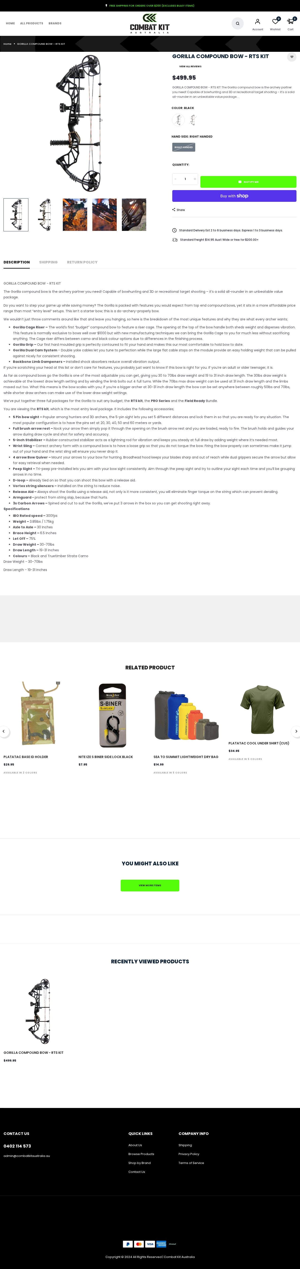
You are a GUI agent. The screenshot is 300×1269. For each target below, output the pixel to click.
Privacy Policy (189, 1154)
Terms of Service (191, 1163)
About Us (135, 1145)
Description (17, 262)
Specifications (17, 509)
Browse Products (141, 1154)
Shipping (48, 262)
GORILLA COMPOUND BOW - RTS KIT (34, 1052)
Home (10, 23)
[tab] (150, 509)
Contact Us (136, 1172)
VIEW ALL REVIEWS (190, 66)
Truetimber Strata (193, 120)
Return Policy (82, 262)
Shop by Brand (139, 1163)
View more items (150, 885)
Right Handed (184, 147)
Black (178, 120)
